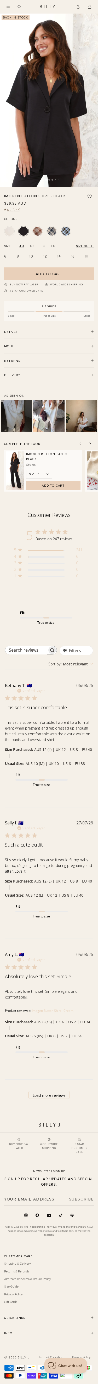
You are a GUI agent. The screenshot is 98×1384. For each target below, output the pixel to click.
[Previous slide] (80, 443)
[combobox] (70, 664)
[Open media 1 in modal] (49, 100)
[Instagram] (26, 1215)
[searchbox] (26, 650)
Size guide (85, 246)
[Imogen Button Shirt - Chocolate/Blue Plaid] (66, 231)
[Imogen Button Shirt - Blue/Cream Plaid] (52, 231)
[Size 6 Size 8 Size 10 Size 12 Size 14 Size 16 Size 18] (39, 474)
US (32, 246)
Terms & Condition (50, 1357)
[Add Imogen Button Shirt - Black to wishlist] (89, 196)
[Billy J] (49, 7)
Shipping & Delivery (17, 1263)
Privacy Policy (13, 1294)
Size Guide (11, 1286)
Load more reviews (49, 1095)
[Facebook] (37, 1215)
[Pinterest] (72, 1215)
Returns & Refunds (16, 1271)
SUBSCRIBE (81, 1199)
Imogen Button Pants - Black (48, 456)
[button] (8, 7)
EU (53, 246)
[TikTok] (60, 1215)
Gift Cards (10, 1302)
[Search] (19, 7)
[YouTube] (49, 1215)
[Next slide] (90, 443)
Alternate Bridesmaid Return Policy (27, 1279)
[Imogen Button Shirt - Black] (23, 231)
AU (21, 246)
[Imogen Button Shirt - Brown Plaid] (37, 231)
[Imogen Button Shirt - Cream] (9, 231)
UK (43, 246)
